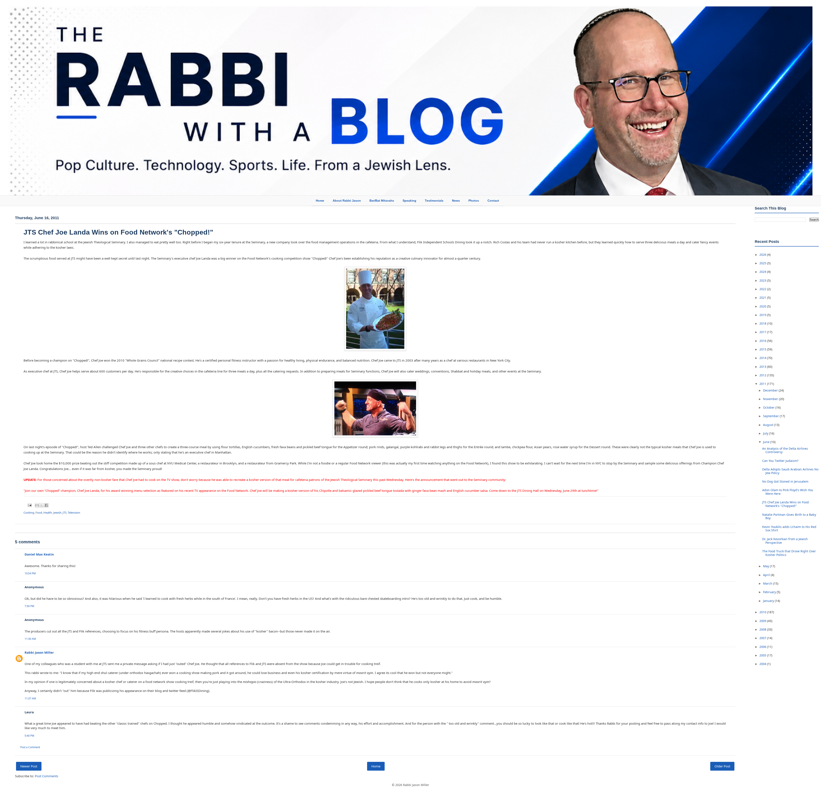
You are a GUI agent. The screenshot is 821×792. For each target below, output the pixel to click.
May (766, 566)
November (771, 399)
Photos (473, 200)
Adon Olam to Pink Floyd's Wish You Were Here (787, 492)
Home (320, 200)
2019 (763, 315)
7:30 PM (29, 606)
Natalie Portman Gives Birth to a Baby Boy (789, 516)
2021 (763, 298)
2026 (763, 255)
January (769, 601)
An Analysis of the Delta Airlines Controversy (785, 450)
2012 (763, 375)
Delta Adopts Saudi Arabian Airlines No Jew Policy (790, 471)
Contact (493, 200)
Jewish (57, 512)
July (766, 433)
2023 (763, 280)
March (768, 583)
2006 (763, 647)
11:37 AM (30, 698)
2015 (763, 349)
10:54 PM (30, 573)
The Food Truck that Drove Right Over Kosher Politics (789, 553)
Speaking (409, 200)
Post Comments (46, 776)
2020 (763, 306)
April (767, 575)
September (771, 416)
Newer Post (28, 766)
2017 (763, 332)
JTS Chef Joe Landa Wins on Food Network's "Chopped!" (118, 232)
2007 (763, 638)
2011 (763, 384)
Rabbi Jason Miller (39, 652)
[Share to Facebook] (46, 505)
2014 (763, 358)
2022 (763, 289)
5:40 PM (29, 735)
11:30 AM (30, 639)
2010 (763, 612)
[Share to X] (42, 505)
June (766, 442)
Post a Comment (30, 747)
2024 (763, 272)
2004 (763, 664)
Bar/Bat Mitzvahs (381, 200)
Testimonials (434, 200)
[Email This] (37, 505)
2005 (763, 655)
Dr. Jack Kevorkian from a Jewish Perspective (785, 541)
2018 (763, 323)
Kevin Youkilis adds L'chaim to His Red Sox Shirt (789, 528)
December (771, 390)
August (768, 425)
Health (47, 512)
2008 (763, 629)
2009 (763, 621)
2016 (763, 341)
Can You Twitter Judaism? (780, 461)
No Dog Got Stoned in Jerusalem (785, 481)
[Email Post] (29, 505)
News (456, 200)
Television (74, 512)
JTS (64, 512)
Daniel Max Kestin (39, 554)
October (769, 407)
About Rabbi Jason (347, 200)
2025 (763, 263)
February (770, 592)
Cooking (29, 512)
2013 (763, 367)
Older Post (722, 766)
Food (38, 512)
